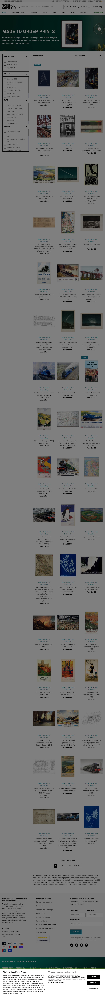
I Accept (93, 977)
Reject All (93, 982)
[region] (52, 983)
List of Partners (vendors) (56, 982)
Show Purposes (93, 988)
